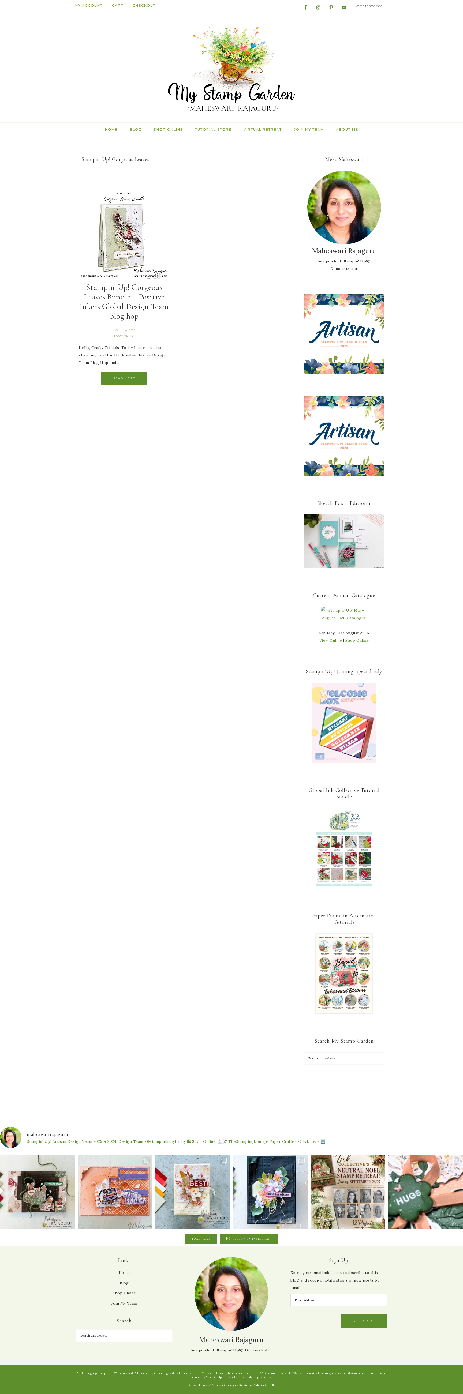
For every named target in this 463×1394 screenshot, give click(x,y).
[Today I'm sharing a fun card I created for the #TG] (192, 1192)
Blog (124, 1282)
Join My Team (124, 1303)
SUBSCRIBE (364, 1321)
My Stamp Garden (231, 68)
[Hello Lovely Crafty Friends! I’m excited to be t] (37, 1192)
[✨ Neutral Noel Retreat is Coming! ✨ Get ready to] (348, 1192)
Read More (124, 378)
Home (124, 1272)
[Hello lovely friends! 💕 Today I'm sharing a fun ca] (115, 1192)
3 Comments (123, 335)
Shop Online (357, 640)
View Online (330, 640)
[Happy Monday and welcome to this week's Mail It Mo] (270, 1192)
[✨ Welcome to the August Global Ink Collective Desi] (425, 1192)
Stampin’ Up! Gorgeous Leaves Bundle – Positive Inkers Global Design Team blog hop (124, 301)
